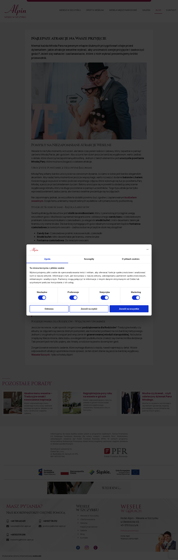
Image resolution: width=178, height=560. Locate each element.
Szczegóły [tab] (89, 259)
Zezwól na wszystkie (129, 309)
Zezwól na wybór (89, 309)
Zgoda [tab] (47, 259)
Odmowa (49, 309)
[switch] (73, 297)
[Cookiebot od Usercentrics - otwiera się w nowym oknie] (136, 250)
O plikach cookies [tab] (130, 259)
